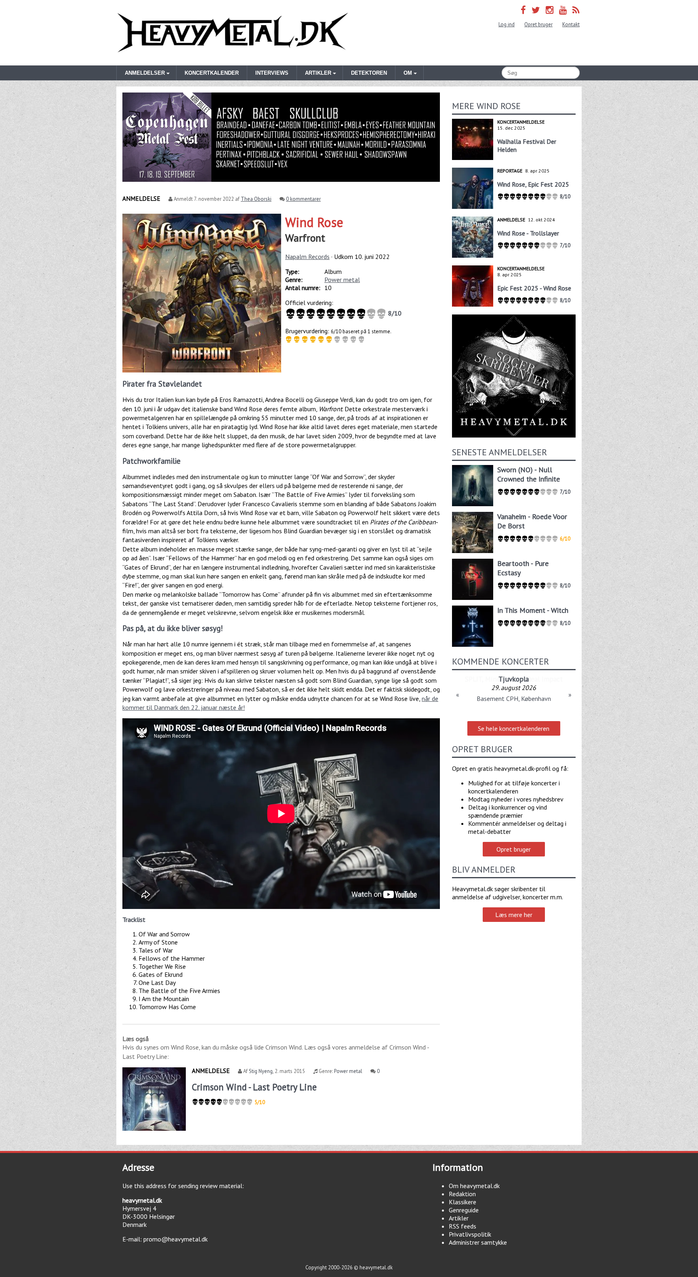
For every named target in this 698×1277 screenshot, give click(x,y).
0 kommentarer (303, 199)
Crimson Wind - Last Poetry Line (254, 1087)
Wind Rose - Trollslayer (528, 233)
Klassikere (462, 1202)
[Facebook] (523, 10)
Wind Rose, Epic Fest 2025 (533, 184)
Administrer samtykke (478, 1242)
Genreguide (464, 1210)
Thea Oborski (256, 199)
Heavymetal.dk (232, 32)
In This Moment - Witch (532, 610)
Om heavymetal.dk (474, 1186)
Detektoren (369, 73)
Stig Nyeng (261, 1071)
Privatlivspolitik (470, 1234)
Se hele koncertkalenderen (513, 728)
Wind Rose (314, 222)
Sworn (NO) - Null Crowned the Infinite (528, 474)
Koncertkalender (212, 73)
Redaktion (462, 1194)
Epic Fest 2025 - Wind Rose (534, 288)
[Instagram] (549, 10)
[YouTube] (563, 10)
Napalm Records (307, 256)
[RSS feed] (576, 10)
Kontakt (571, 24)
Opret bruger (538, 24)
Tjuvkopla (513, 679)
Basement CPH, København (514, 698)
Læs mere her (513, 915)
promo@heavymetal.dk (175, 1239)
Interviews (271, 73)
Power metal (342, 280)
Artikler (459, 1218)
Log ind (506, 24)
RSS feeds (462, 1226)
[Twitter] (536, 10)
